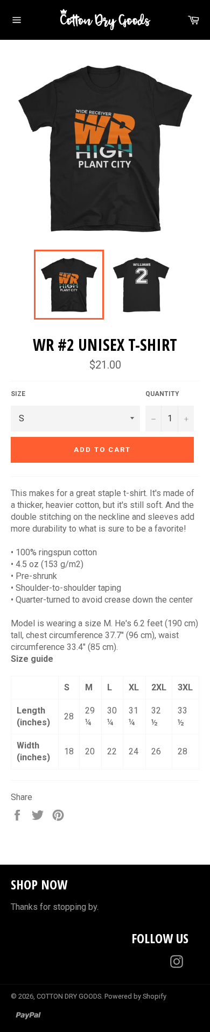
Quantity (162, 394)
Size (18, 394)
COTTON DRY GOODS (69, 996)
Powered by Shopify (135, 996)
